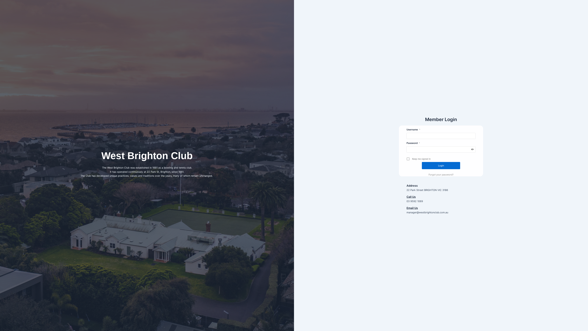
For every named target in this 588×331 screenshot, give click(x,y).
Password (413, 143)
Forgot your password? (441, 174)
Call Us (411, 196)
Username (413, 129)
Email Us (412, 208)
